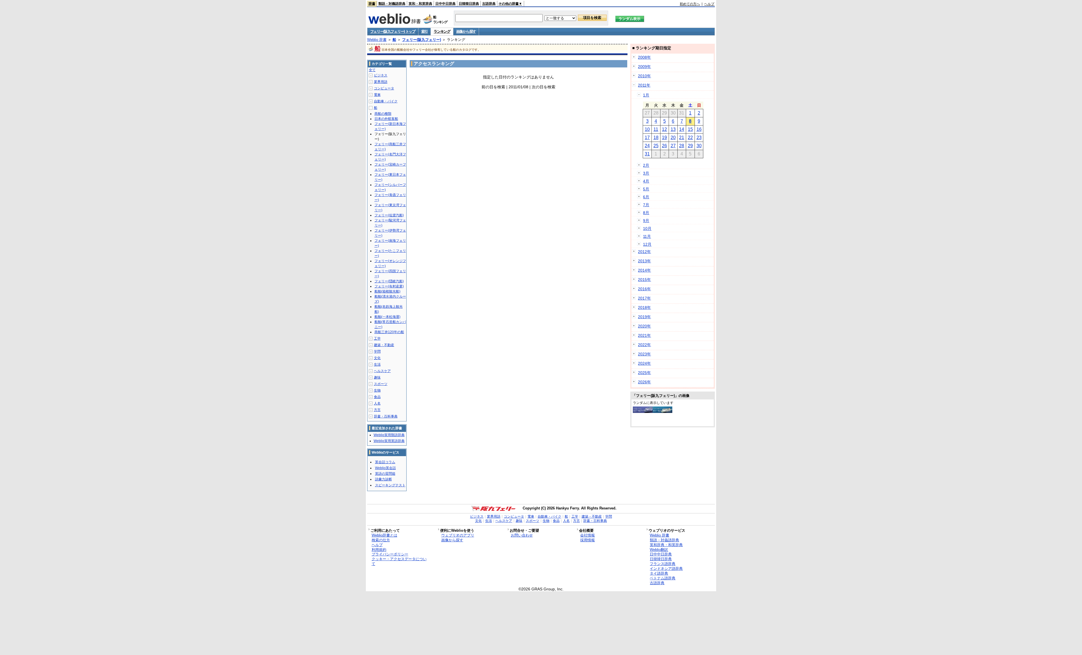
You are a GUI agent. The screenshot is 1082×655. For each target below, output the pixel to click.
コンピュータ (384, 88)
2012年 (644, 251)
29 (690, 145)
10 (647, 129)
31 (647, 153)
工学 (377, 338)
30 (699, 145)
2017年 (644, 298)
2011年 (644, 85)
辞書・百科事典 (386, 416)
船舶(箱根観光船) (387, 291)
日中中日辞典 (445, 3)
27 (673, 145)
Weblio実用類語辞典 (389, 435)
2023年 (644, 354)
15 (690, 129)
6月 (646, 197)
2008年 (644, 57)
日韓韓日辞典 (469, 3)
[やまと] (643, 411)
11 (655, 129)
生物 (377, 390)
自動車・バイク (386, 101)
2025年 (644, 372)
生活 (377, 364)
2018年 (644, 307)
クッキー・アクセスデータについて (399, 561)
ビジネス (380, 75)
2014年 (644, 270)
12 (664, 129)
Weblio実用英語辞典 (389, 441)
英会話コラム (385, 462)
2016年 (644, 289)
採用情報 (587, 540)
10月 (647, 228)
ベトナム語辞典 (662, 578)
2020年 (644, 326)
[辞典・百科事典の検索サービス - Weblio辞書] (394, 22)
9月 (646, 220)
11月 (647, 236)
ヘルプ (709, 4)
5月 (646, 189)
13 (673, 129)
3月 (646, 173)
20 (673, 137)
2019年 (644, 317)
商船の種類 (382, 114)
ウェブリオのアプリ (457, 535)
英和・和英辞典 (420, 3)
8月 (646, 212)
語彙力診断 (383, 479)
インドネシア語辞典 (666, 568)
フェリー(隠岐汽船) (389, 281)
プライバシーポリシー (390, 554)
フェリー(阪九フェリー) (421, 40)
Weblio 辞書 (377, 40)
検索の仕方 (381, 540)
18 (655, 137)
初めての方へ (690, 4)
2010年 (644, 76)
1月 (646, 95)
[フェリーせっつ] (662, 411)
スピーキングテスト (390, 485)
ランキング (442, 31)
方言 (377, 410)
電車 (377, 95)
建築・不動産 (384, 345)
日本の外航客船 (386, 119)
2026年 (644, 382)
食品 (377, 397)
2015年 (644, 279)
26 (664, 145)
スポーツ (380, 384)
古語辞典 (489, 3)
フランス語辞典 (662, 564)
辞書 (372, 3)
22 (690, 137)
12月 (647, 244)
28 (681, 145)
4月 (646, 181)
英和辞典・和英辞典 (666, 545)
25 (655, 145)
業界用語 (380, 82)
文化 (377, 358)
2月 (646, 165)
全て (372, 70)
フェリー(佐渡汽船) (389, 215)
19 (664, 137)
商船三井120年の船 (389, 332)
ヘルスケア (382, 371)
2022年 (644, 344)
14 (681, 129)
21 (681, 137)
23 (699, 137)
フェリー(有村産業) (389, 286)
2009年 (644, 66)
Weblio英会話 (385, 468)
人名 (377, 403)
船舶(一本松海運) (387, 317)
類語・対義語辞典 (391, 3)
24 (647, 145)
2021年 (644, 335)
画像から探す (466, 31)
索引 (424, 31)
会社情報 (587, 535)
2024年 (644, 363)
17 (647, 137)
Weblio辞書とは (384, 535)
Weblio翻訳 (659, 550)
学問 (377, 351)
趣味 (377, 377)
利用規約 (379, 550)
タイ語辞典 (659, 573)
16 (699, 129)
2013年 (644, 261)
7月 (646, 205)
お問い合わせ (522, 535)
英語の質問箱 (385, 474)
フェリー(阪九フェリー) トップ (392, 31)
